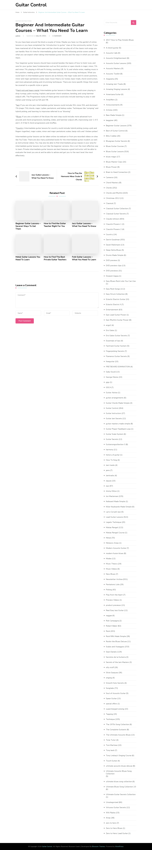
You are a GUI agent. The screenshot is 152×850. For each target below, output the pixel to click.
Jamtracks (110, 475)
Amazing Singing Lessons (116, 89)
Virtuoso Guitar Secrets (116, 807)
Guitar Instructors (24, 21)
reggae (109, 615)
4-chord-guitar (112, 48)
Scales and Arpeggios (115, 646)
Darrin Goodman (113, 239)
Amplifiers (110, 99)
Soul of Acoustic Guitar (116, 693)
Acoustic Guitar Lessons (116, 63)
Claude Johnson (112, 219)
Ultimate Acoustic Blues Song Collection (119, 772)
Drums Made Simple (114, 255)
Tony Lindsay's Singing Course (118, 755)
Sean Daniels (111, 652)
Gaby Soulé (111, 372)
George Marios (112, 377)
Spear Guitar (111, 698)
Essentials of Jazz (113, 340)
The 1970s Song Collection (117, 724)
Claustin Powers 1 (113, 224)
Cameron (110, 177)
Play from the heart (114, 595)
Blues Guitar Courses (115, 146)
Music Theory (111, 563)
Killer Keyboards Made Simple (119, 506)
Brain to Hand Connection (117, 172)
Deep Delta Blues (113, 250)
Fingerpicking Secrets (115, 351)
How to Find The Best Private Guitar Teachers (55, 258)
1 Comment (56, 36)
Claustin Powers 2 (113, 229)
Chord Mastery (112, 182)
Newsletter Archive (114, 579)
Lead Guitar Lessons (114, 517)
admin (18, 36)
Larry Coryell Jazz (113, 512)
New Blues (110, 574)
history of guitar (113, 455)
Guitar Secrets (112, 439)
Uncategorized (112, 802)
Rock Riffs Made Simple (116, 636)
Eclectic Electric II (113, 304)
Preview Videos (112, 600)
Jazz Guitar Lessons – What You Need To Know (84, 225)
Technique (110, 719)
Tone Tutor (111, 740)
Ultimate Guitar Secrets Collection (121, 794)
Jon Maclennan (112, 496)
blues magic (111, 156)
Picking (109, 589)
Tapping (109, 714)
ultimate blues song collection (119, 781)
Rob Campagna (112, 620)
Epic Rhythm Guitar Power (117, 320)
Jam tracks (110, 465)
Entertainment (112, 309)
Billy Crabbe (111, 136)
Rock (108, 631)
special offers (111, 703)
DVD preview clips (113, 265)
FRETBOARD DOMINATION (118, 366)
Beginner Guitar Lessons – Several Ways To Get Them (28, 226)
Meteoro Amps (112, 543)
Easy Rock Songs (113, 289)
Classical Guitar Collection (117, 208)
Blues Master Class (114, 162)
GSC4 (108, 387)
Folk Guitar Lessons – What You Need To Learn (84, 258)
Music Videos (111, 569)
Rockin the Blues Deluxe (116, 641)
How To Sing (111, 460)
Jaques (109, 481)
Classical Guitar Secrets (116, 213)
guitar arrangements (114, 397)
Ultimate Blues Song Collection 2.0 (121, 786)
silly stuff (110, 667)
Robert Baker (111, 626)
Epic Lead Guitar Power (116, 315)
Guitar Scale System (114, 434)
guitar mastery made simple (118, 423)
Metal (108, 538)
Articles (109, 110)
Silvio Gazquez (112, 672)
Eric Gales (110, 330)
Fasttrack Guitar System (116, 346)
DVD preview (111, 260)
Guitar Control (31, 5)
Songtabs (110, 688)
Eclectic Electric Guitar (115, 299)
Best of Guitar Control (115, 131)
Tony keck (110, 750)
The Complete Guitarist (116, 729)
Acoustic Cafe (111, 53)
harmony (109, 449)
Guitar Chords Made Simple (118, 403)
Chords (109, 188)
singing (109, 677)
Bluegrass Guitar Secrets (116, 141)
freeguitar (110, 361)
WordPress (119, 846)
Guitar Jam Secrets (114, 418)
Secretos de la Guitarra (116, 657)
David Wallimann (113, 245)
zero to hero (111, 823)
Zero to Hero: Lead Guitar (117, 833)
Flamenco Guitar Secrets (116, 356)
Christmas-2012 (113, 198)
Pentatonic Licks (113, 584)
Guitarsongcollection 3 (115, 444)
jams (108, 470)
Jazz (107, 486)
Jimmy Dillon (111, 491)
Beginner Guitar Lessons (116, 125)
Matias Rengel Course (115, 532)
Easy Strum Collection (115, 294)
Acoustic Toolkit (113, 74)
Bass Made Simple (113, 115)
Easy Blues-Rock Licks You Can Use (121, 281)
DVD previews (112, 270)
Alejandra (110, 79)
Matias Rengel (112, 527)
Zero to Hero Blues (114, 828)
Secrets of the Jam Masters (117, 662)
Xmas (108, 818)
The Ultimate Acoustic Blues (118, 735)
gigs (107, 382)
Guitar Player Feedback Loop (118, 429)
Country (109, 234)
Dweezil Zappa (112, 276)
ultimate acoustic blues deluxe (119, 766)
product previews (113, 605)
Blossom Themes (98, 846)
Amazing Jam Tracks (114, 84)
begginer (110, 120)
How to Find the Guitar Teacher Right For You (55, 225)
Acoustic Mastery (113, 68)
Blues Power (111, 167)
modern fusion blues (114, 553)
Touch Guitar (111, 761)
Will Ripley (110, 812)
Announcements (113, 105)
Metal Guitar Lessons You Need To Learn (28, 258)
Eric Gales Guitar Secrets (116, 335)
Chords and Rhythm (114, 193)
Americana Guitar (113, 94)
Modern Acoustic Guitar (116, 548)
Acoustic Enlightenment (116, 58)
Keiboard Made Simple (115, 501)
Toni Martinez (112, 745)
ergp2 (108, 325)
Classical (109, 203)
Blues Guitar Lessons (115, 151)
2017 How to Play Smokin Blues (120, 40)
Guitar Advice (111, 392)
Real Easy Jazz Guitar (115, 610)
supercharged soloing (115, 709)
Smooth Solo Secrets (115, 683)
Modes (109, 558)
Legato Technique (113, 522)
